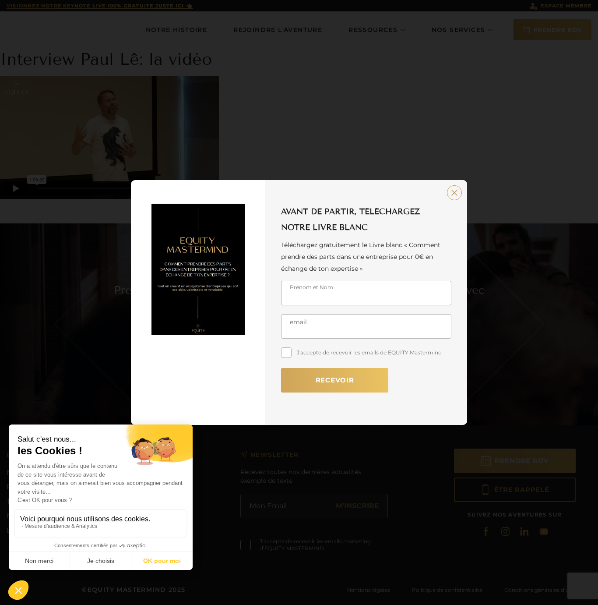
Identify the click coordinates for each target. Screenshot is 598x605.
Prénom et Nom (311, 287)
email (298, 322)
